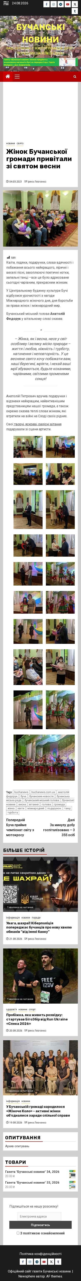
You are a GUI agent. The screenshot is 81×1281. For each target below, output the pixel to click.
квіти (21, 808)
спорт (32, 1009)
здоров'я (11, 1009)
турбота (12, 812)
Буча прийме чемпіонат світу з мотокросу (20, 827)
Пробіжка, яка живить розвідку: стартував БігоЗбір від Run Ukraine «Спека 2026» (37, 1019)
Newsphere (26, 1276)
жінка (11, 808)
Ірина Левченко (37, 181)
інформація (13, 917)
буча (23, 796)
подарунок (54, 808)
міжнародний (35, 808)
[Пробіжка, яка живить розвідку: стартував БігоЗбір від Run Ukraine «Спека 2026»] (40, 976)
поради (36, 917)
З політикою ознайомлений (42, 1233)
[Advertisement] (40, 113)
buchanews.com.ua (43, 792)
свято (20, 143)
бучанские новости (41, 796)
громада (59, 804)
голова (46, 804)
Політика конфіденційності (40, 1254)
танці (67, 808)
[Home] (8, 77)
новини (10, 143)
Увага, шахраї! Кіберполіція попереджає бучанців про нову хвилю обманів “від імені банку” (39, 927)
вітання (34, 804)
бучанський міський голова (42, 800)
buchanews (21, 792)
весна (22, 804)
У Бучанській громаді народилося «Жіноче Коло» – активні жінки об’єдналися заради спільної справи (38, 1111)
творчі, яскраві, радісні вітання (37, 424)
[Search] (74, 77)
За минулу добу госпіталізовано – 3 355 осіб (59, 827)
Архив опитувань (17, 1146)
